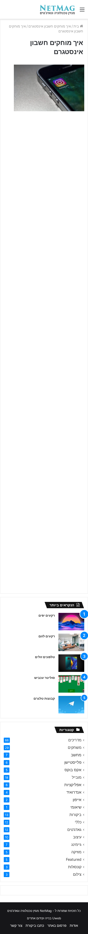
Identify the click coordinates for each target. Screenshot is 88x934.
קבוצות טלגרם (44, 698)
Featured (73, 859)
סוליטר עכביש (44, 678)
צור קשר (16, 925)
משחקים (74, 747)
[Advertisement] (44, 162)
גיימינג (76, 844)
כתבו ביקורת (35, 925)
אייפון (77, 799)
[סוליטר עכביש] (71, 684)
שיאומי (75, 807)
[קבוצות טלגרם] (71, 704)
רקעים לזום (46, 636)
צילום (77, 874)
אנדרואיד (73, 792)
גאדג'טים (74, 829)
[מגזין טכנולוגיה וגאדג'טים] (57, 9)
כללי (78, 822)
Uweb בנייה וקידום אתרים (44, 918)
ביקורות (75, 814)
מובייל (76, 777)
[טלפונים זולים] (71, 663)
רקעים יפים (46, 615)
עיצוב (77, 837)
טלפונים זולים (45, 657)
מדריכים (74, 740)
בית (76, 26)
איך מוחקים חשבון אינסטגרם (49, 26)
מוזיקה (76, 852)
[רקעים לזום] (71, 642)
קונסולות (74, 867)
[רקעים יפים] (71, 621)
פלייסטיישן (72, 762)
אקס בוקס (73, 769)
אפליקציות (72, 784)
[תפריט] (82, 11)
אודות (74, 925)
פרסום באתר (56, 925)
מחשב (76, 755)
